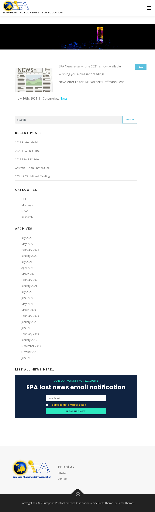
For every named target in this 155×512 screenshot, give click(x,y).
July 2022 (26, 238)
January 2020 (29, 322)
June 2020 (27, 298)
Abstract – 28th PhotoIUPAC (32, 168)
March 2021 (28, 274)
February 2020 (30, 316)
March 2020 (28, 310)
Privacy (62, 472)
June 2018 (27, 358)
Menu (149, 8)
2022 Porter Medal (26, 142)
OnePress (99, 503)
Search (130, 119)
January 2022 (29, 256)
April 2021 (27, 268)
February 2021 (30, 280)
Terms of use (66, 466)
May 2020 (27, 304)
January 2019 (29, 340)
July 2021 (26, 262)
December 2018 (31, 346)
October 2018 (29, 352)
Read (140, 66)
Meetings (27, 205)
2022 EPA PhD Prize (27, 151)
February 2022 (30, 249)
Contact (62, 478)
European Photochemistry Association (33, 12)
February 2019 (30, 334)
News (64, 98)
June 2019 (27, 328)
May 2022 (27, 244)
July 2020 (26, 292)
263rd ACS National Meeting (32, 176)
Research (27, 217)
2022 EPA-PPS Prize (27, 159)
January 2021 (29, 286)
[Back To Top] (77, 494)
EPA (23, 199)
